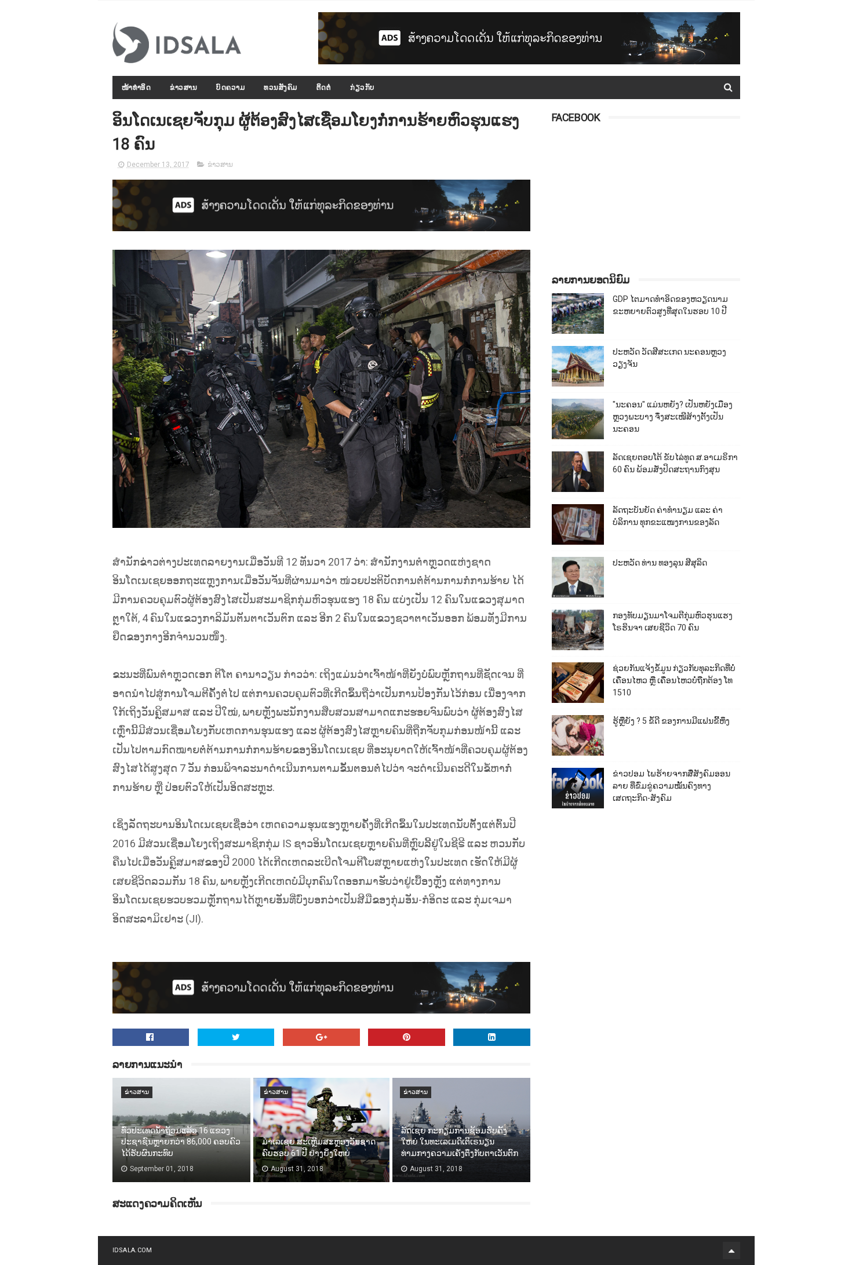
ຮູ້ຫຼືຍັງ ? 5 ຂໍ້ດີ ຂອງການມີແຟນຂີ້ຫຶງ (671, 721)
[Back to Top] (731, 1250)
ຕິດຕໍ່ (324, 87)
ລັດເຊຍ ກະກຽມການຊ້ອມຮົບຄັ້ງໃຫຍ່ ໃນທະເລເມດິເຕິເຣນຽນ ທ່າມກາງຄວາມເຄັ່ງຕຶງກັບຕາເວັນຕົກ (459, 1142)
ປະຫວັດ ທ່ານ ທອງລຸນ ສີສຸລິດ (660, 562)
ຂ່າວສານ (183, 87)
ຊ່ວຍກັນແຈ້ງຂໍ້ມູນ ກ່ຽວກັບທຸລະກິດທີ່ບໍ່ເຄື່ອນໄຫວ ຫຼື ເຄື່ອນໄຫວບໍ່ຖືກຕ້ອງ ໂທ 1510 (674, 680)
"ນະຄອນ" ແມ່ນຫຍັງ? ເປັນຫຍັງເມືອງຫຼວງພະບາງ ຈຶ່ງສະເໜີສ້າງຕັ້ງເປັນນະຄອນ (673, 416)
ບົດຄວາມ (230, 87)
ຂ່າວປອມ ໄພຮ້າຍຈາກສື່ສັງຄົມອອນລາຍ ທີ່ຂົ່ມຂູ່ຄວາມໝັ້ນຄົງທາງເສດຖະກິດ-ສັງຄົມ (671, 786)
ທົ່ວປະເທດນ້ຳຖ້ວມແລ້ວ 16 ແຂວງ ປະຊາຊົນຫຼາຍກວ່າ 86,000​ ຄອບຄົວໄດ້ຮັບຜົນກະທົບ (181, 1142)
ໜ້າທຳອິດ (136, 87)
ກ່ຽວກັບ (362, 87)
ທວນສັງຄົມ (280, 87)
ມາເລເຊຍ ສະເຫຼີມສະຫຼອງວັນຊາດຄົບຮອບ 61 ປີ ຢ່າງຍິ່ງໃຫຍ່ (319, 1147)
